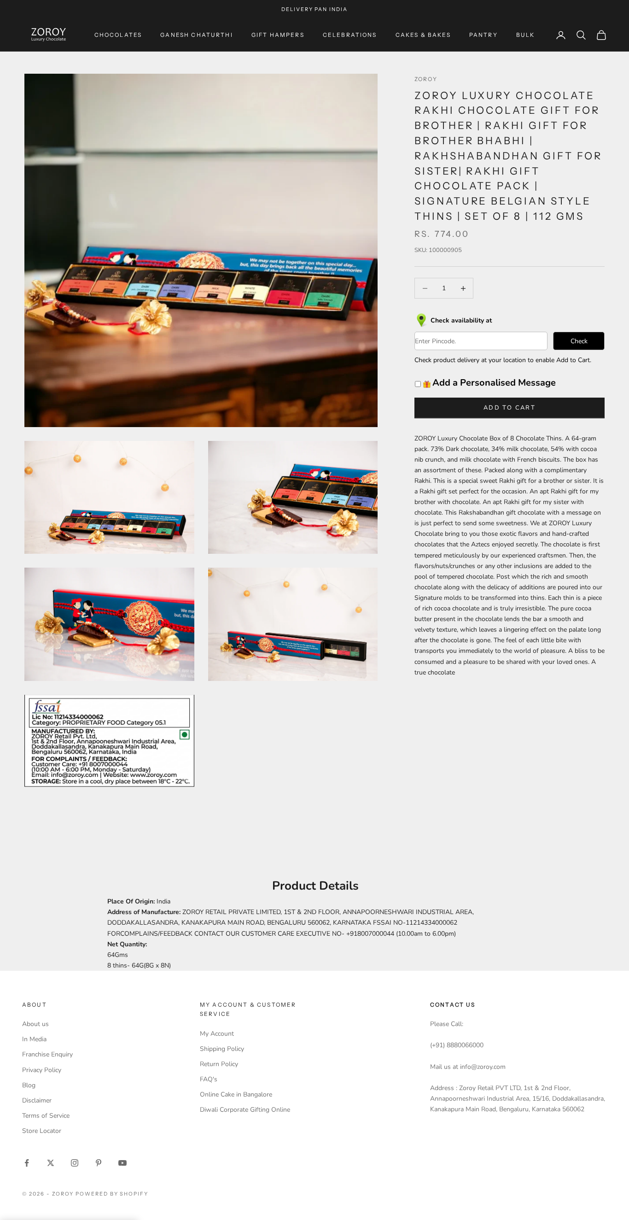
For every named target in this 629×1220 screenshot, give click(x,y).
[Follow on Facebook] (26, 1162)
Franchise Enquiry (47, 1054)
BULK (525, 34)
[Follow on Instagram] (74, 1162)
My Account (217, 1033)
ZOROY (425, 79)
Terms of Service (46, 1115)
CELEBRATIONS (350, 34)
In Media (34, 1039)
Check (579, 341)
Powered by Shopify (112, 1194)
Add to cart (509, 408)
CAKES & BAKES (423, 34)
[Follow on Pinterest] (98, 1162)
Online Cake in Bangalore (236, 1094)
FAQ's (208, 1079)
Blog (28, 1085)
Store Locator (41, 1130)
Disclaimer (37, 1100)
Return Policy (219, 1064)
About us (35, 1024)
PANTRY (483, 34)
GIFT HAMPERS (277, 34)
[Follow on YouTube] (122, 1162)
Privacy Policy (41, 1070)
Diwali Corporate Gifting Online (245, 1109)
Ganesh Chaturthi (196, 34)
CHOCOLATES (118, 34)
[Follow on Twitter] (50, 1162)
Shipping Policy (222, 1048)
